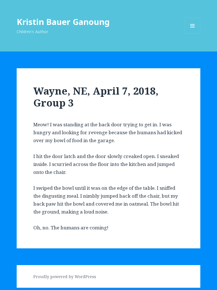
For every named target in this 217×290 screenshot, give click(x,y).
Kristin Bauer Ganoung (63, 21)
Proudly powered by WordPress (64, 276)
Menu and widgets (192, 33)
